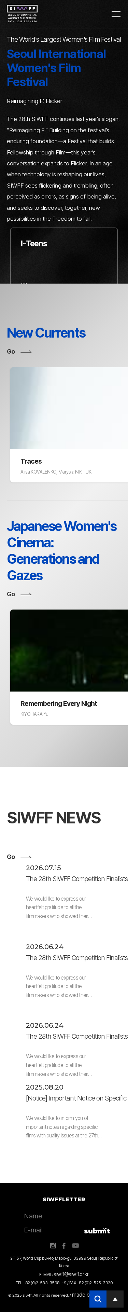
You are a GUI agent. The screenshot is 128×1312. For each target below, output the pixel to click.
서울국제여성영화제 (22, 13)
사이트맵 (116, 14)
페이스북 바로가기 (64, 1245)
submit (95, 1231)
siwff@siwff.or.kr (71, 1274)
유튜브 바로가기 (75, 1245)
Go (11, 351)
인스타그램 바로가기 (52, 1245)
